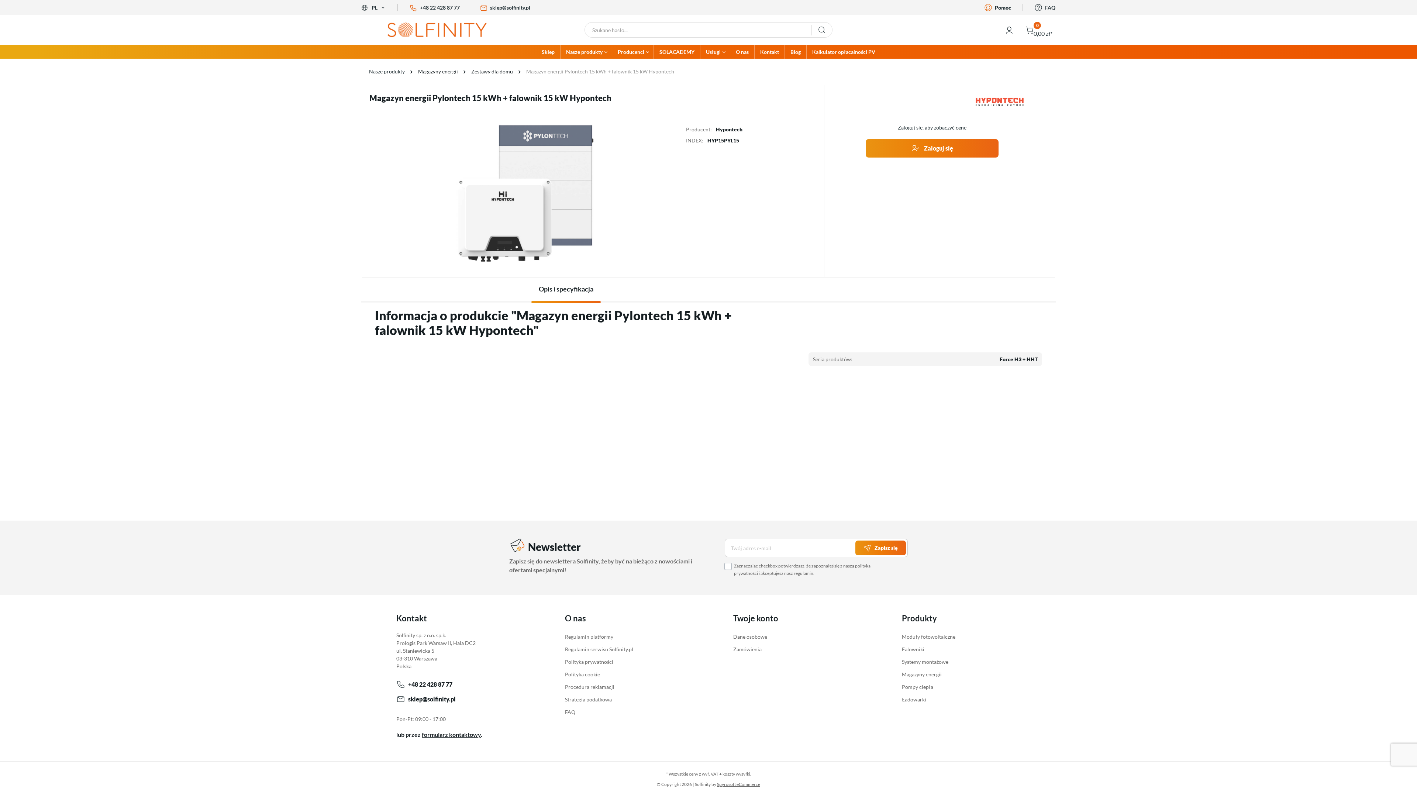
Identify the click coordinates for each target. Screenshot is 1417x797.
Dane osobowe (750, 637)
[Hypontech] (999, 102)
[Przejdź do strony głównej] (443, 30)
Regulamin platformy (589, 637)
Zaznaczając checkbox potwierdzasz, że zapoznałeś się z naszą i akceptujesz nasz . (802, 569)
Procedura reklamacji (589, 687)
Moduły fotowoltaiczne (928, 637)
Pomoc (1003, 7)
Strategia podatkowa (588, 699)
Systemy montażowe (925, 662)
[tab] (566, 289)
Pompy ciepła (917, 687)
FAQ (1050, 7)
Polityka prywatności (589, 662)
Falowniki (913, 649)
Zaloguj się (938, 148)
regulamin (803, 573)
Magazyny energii (922, 674)
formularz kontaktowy (451, 734)
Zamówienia (747, 649)
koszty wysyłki (736, 774)
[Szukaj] (821, 30)
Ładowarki (914, 699)
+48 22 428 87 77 (440, 7)
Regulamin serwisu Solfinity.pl (599, 649)
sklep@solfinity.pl (510, 7)
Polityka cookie (582, 674)
